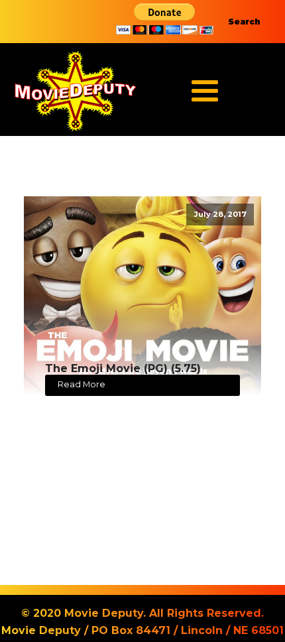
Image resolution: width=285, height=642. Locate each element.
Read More (81, 384)
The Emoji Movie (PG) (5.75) (123, 368)
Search (244, 22)
